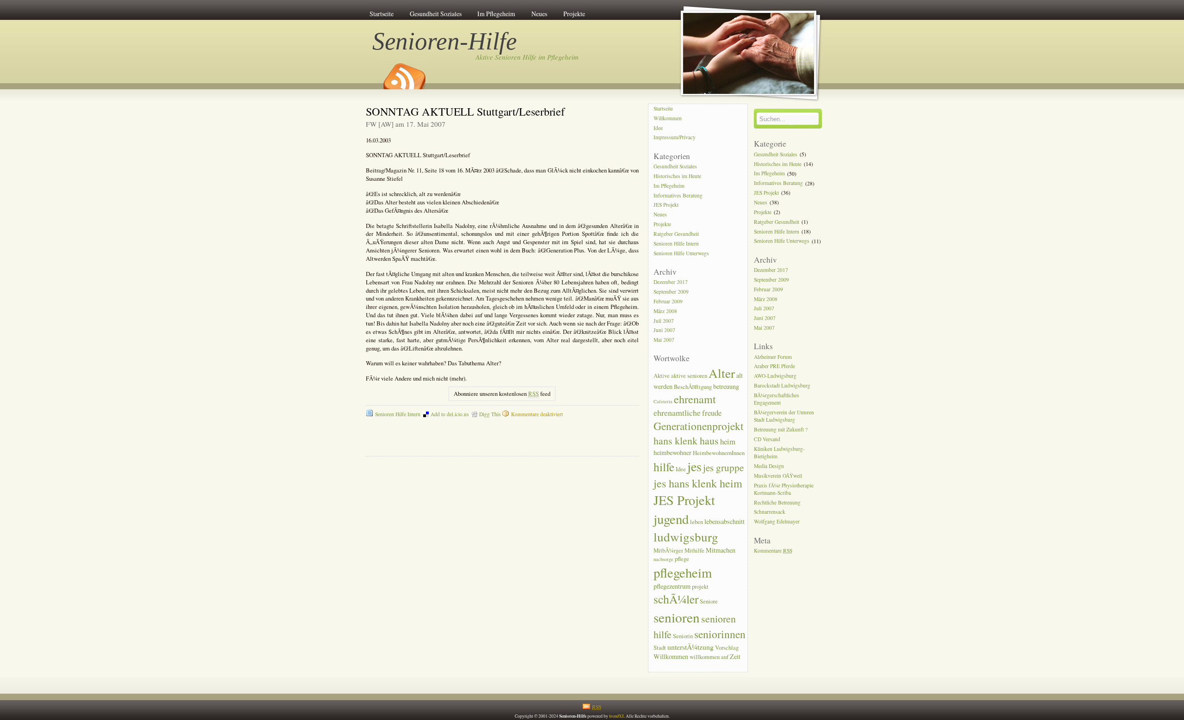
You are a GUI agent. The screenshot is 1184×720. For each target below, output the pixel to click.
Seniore (709, 601)
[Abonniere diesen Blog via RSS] (403, 73)
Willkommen (668, 118)
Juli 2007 (664, 320)
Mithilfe (694, 550)
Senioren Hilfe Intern (397, 414)
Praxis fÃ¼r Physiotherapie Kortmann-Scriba (784, 489)
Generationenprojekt (699, 425)
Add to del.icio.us (450, 414)
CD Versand (767, 439)
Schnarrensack (769, 512)
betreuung (726, 386)
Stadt (660, 648)
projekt (700, 587)
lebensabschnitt (724, 521)
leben (696, 522)
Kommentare (773, 550)
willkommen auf (709, 657)
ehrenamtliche (677, 412)
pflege (682, 559)
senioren (677, 617)
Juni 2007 (664, 330)
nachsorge (663, 559)
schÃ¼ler (676, 599)
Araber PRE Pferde (774, 366)
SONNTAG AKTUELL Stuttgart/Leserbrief (465, 111)
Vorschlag (727, 648)
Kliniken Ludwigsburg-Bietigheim (779, 452)
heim (727, 441)
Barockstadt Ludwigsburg (782, 385)
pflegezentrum (672, 586)
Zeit (735, 656)
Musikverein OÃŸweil (778, 475)
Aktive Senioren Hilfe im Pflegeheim (527, 57)
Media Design (769, 465)
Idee (658, 127)
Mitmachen (720, 550)
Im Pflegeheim (496, 13)
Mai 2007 (664, 340)
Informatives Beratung (678, 195)
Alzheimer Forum (773, 356)
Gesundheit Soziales (436, 13)
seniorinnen (720, 634)
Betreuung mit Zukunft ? (781, 429)
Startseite (382, 13)
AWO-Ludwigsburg (775, 376)
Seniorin (683, 636)
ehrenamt (695, 398)
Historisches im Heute (677, 175)
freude (712, 412)
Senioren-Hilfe (445, 41)
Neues (539, 13)
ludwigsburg (686, 536)
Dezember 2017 (671, 281)
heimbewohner (672, 452)
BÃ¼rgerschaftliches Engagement (776, 399)
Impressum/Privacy (675, 137)
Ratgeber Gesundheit (676, 233)
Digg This (489, 414)
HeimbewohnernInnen (719, 453)
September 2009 (671, 291)
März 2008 (665, 311)
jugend (671, 519)
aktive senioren (689, 376)
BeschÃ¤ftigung (693, 387)
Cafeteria (663, 401)
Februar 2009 (668, 301)
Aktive (662, 376)
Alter (722, 373)
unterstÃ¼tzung (690, 647)
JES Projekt (666, 205)
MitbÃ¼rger (668, 550)
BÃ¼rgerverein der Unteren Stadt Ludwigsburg (784, 416)
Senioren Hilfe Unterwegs (681, 253)
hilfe (664, 466)
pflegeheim (683, 572)
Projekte (574, 13)
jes (694, 466)
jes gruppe (723, 467)
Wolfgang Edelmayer (777, 521)
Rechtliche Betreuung (777, 502)
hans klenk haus (686, 440)
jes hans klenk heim (698, 483)
